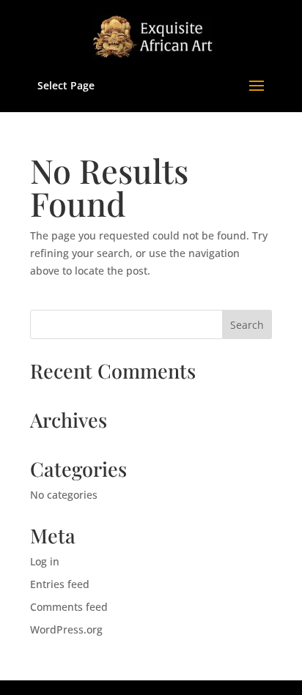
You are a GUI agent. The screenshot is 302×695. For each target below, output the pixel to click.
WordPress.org (66, 629)
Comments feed (69, 607)
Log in (44, 561)
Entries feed (59, 584)
